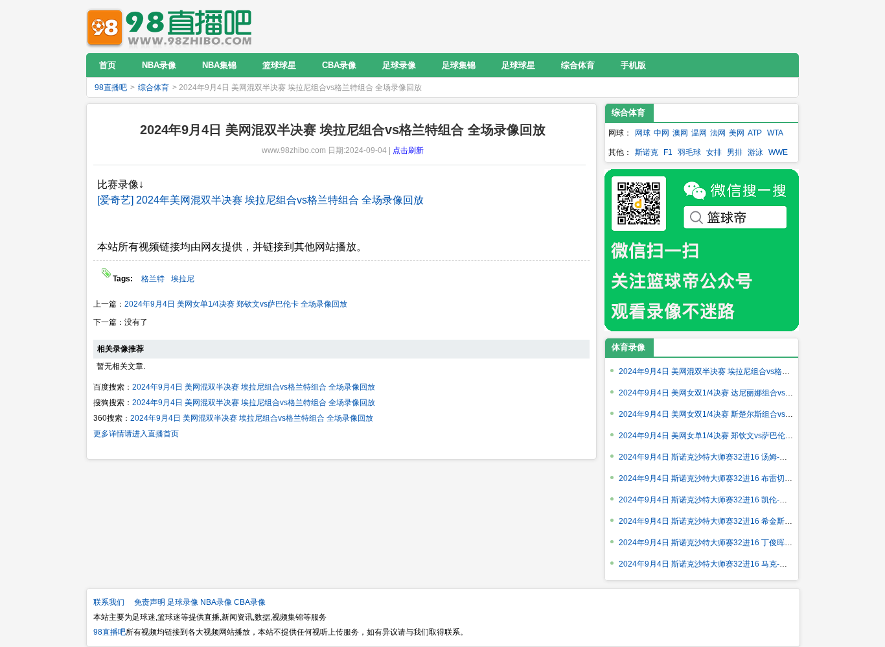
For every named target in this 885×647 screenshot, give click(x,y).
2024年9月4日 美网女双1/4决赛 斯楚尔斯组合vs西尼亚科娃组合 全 (734, 414)
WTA (775, 132)
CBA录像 (250, 602)
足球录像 (182, 602)
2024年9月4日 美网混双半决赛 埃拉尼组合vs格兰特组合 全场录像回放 (253, 387)
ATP (755, 132)
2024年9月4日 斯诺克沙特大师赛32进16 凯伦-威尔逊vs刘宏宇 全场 (735, 499)
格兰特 (153, 278)
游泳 (755, 152)
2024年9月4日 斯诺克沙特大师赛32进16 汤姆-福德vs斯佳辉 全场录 (735, 457)
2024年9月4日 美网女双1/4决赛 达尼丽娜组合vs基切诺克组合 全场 (734, 392)
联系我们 (108, 602)
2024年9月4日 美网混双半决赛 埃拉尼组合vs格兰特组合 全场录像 (732, 371)
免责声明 (149, 602)
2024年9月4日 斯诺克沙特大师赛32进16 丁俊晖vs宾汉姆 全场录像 (734, 542)
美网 (736, 132)
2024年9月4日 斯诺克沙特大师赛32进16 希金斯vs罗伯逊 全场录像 (734, 521)
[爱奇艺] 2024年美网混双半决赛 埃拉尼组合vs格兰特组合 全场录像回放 (260, 200)
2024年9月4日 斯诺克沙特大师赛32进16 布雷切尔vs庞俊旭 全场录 (734, 478)
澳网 (680, 132)
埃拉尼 (182, 278)
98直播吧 (172, 26)
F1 (667, 152)
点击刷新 (408, 150)
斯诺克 (646, 152)
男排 (734, 152)
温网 (699, 132)
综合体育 (153, 87)
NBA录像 (216, 602)
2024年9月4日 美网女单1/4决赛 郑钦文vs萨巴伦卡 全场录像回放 (235, 304)
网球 (642, 132)
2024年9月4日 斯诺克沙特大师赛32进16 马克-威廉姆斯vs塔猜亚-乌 (735, 564)
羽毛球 (689, 152)
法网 (718, 132)
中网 (661, 132)
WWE (778, 152)
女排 (714, 152)
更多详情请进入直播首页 (136, 433)
